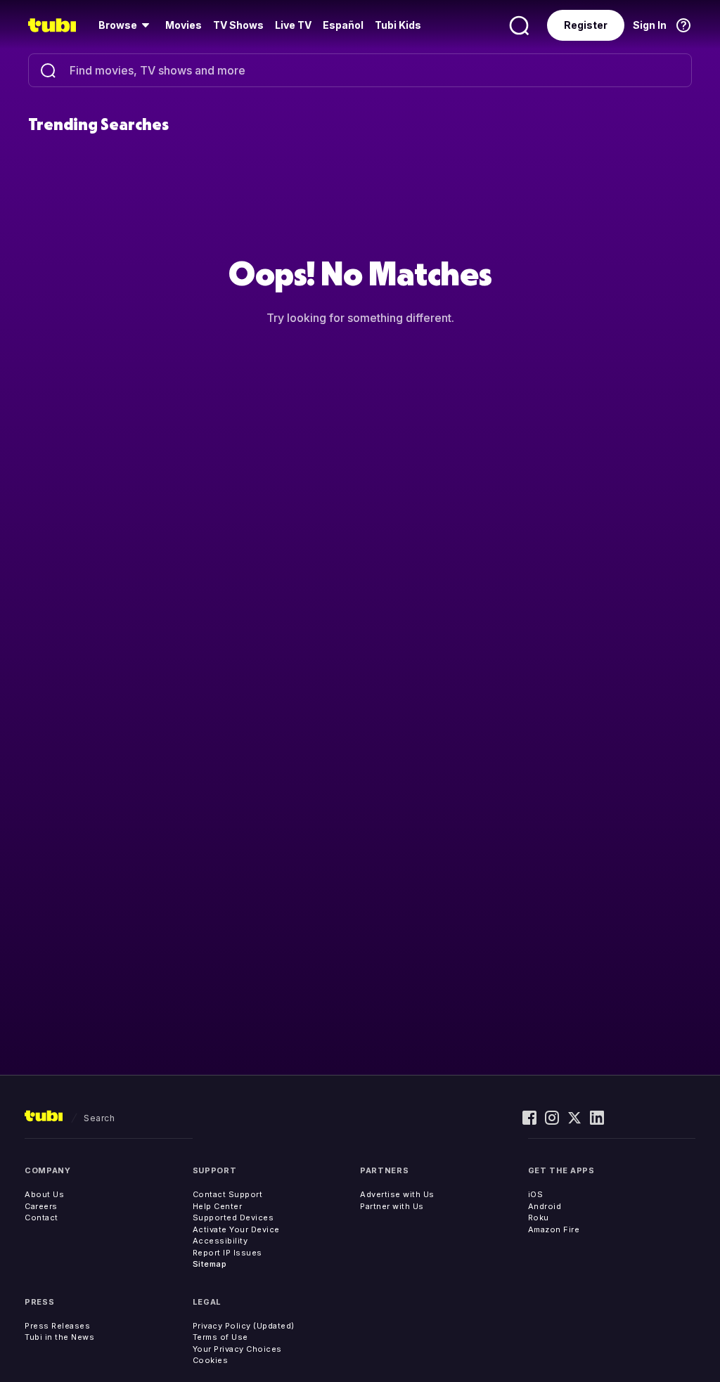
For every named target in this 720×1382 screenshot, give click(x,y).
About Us (44, 1194)
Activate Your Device (236, 1229)
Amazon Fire (554, 1229)
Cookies (211, 1360)
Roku (538, 1217)
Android (545, 1206)
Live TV (293, 25)
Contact (41, 1217)
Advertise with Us (397, 1194)
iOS (536, 1194)
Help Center (218, 1206)
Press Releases (57, 1326)
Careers (41, 1206)
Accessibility (220, 1241)
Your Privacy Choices (237, 1349)
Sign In (650, 25)
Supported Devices (233, 1217)
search (99, 1118)
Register (586, 25)
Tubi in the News (59, 1337)
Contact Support (228, 1194)
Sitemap (210, 1264)
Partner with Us (392, 1206)
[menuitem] (126, 25)
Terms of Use (220, 1337)
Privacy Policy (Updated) (244, 1326)
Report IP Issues (227, 1253)
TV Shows (238, 25)
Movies (183, 25)
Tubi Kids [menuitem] (398, 25)
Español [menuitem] (343, 25)
